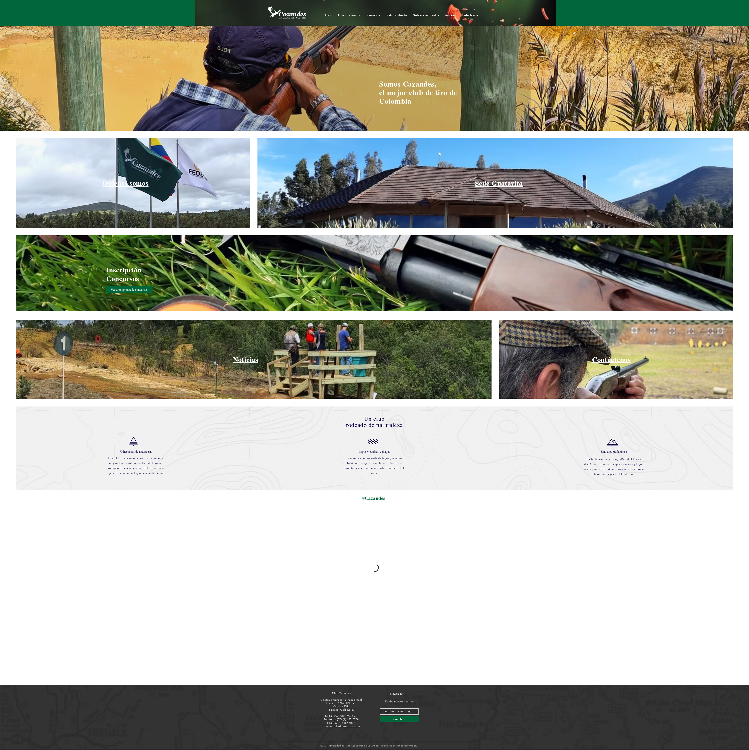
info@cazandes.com (347, 726)
